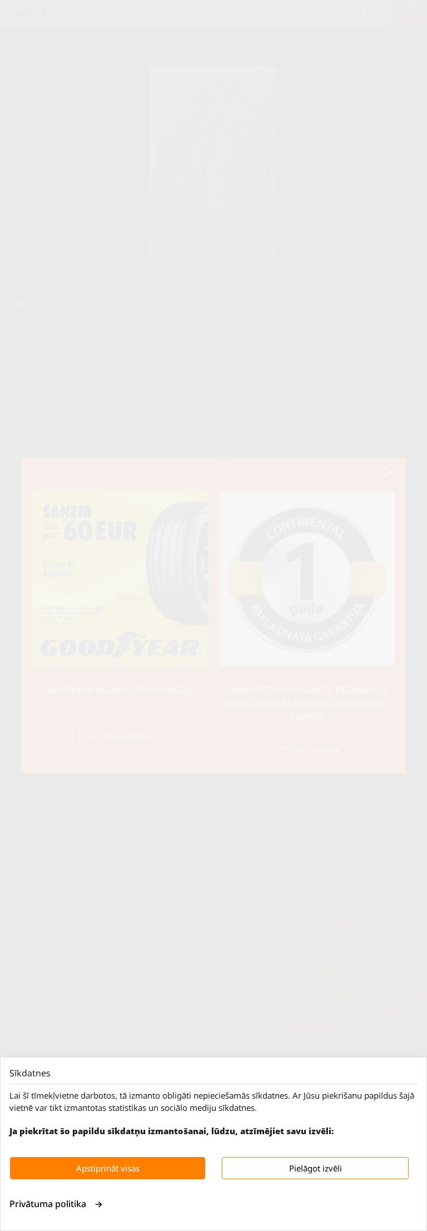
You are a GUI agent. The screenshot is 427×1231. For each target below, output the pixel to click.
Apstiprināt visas (108, 1168)
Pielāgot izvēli (315, 1168)
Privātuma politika (47, 1204)
